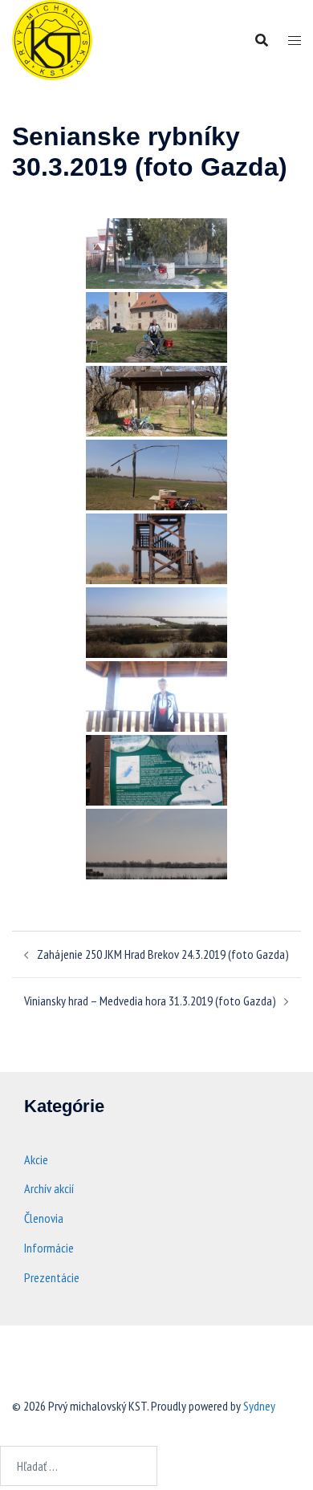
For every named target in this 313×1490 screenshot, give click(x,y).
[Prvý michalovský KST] (52, 38)
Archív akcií (49, 1188)
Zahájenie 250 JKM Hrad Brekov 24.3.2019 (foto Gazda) (163, 954)
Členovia (43, 1218)
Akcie (36, 1159)
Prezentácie (51, 1277)
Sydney (259, 1406)
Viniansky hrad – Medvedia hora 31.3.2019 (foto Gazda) (150, 1001)
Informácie (49, 1248)
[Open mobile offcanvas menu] (294, 40)
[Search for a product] (261, 40)
